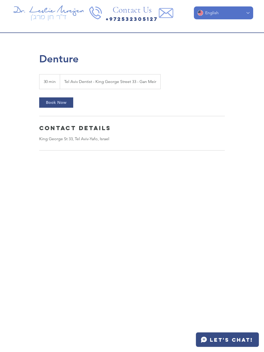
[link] (56, 102)
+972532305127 (132, 19)
